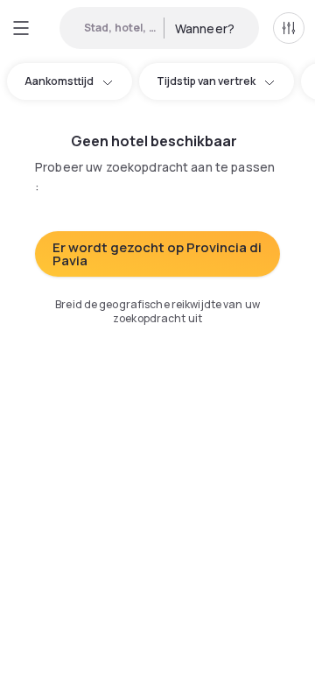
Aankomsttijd (59, 81)
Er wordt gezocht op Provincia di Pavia (157, 254)
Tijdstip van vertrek (206, 81)
